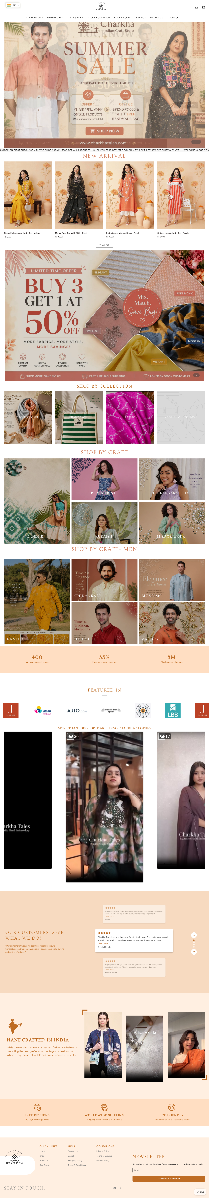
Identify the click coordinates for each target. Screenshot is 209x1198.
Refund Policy (102, 1160)
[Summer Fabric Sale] (104, 315)
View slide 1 (196, 375)
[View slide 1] (104, 315)
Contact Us (73, 1151)
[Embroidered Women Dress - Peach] (130, 195)
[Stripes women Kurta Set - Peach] (181, 195)
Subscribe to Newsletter (169, 1178)
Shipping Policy (75, 1160)
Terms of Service (104, 1156)
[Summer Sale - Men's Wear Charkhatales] (104, 81)
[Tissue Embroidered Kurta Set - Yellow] (28, 195)
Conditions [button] (105, 1146)
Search (71, 1156)
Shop (42, 1156)
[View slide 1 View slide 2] (104, 81)
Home (42, 1151)
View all (104, 245)
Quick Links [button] (49, 1146)
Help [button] (71, 1146)
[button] (56, 19)
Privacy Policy (102, 1151)
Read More (103, 943)
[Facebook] (114, 1188)
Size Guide (44, 1165)
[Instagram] (120, 1188)
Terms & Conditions (77, 1165)
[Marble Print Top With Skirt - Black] (79, 195)
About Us (44, 1160)
